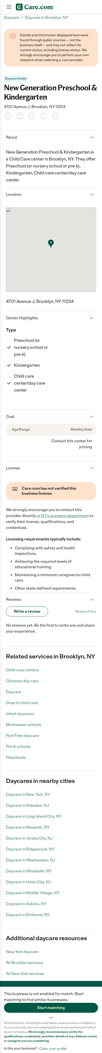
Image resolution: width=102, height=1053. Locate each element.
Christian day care (22, 681)
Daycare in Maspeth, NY (28, 827)
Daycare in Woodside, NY (28, 871)
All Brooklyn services (24, 962)
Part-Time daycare (22, 735)
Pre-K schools (18, 746)
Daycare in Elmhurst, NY (28, 914)
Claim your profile (53, 1049)
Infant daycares (20, 713)
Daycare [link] (11, 17)
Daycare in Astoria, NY (26, 903)
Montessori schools (23, 724)
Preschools (16, 757)
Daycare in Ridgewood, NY (30, 849)
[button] (51, 1004)
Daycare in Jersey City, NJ (29, 838)
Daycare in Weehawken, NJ (30, 860)
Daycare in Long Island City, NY (33, 816)
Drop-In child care (22, 702)
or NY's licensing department (63, 515)
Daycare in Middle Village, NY (32, 893)
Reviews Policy (86, 611)
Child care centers (22, 670)
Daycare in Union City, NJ (28, 882)
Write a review (27, 611)
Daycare (13, 691)
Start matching (51, 1007)
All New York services (25, 973)
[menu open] (9, 7)
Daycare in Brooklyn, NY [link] (46, 17)
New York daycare (22, 951)
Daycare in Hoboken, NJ (27, 805)
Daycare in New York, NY (28, 794)
